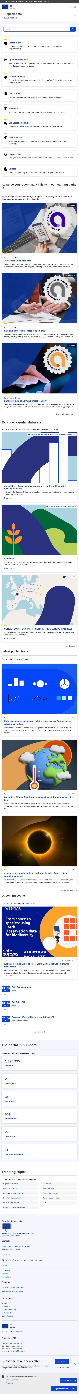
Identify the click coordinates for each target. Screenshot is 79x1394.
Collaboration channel (19, 123)
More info (9, 1383)
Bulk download (16, 137)
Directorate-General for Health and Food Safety (62, 507)
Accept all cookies (68, 1380)
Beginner (71, 205)
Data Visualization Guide (12, 1198)
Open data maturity (18, 60)
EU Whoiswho (7, 1313)
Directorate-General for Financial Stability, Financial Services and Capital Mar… (53, 434)
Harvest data (15, 154)
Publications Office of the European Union (18, 1233)
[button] (75, 7)
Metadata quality (17, 77)
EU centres (21, 1351)
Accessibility (6, 1277)
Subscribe (61, 1361)
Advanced (71, 345)
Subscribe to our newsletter (11, 1249)
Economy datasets (10, 1188)
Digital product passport (51, 1198)
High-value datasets (10, 1184)
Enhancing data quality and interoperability (25, 401)
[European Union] (8, 7)
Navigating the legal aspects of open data (24, 331)
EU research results (9, 1310)
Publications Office (70, 577)
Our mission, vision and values (13, 1287)
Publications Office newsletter (12, 1292)
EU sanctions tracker (50, 1193)
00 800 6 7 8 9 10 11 (14, 1344)
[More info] (4, 187)
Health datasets (48, 1188)
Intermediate (70, 275)
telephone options (15, 1346)
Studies (12, 169)
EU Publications (7, 1316)
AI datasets (47, 1184)
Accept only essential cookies (64, 1389)
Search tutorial (16, 43)
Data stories (14, 93)
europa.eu (18, 1331)
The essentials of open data (17, 261)
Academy (13, 108)
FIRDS (45, 1203)
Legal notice (6, 1271)
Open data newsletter (11, 1203)
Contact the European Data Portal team (16, 1246)
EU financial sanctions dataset (14, 1193)
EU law (4, 1304)
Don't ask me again (62, 1367)
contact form (17, 1349)
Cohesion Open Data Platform (14, 1207)
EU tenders (6, 1307)
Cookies (5, 1274)
